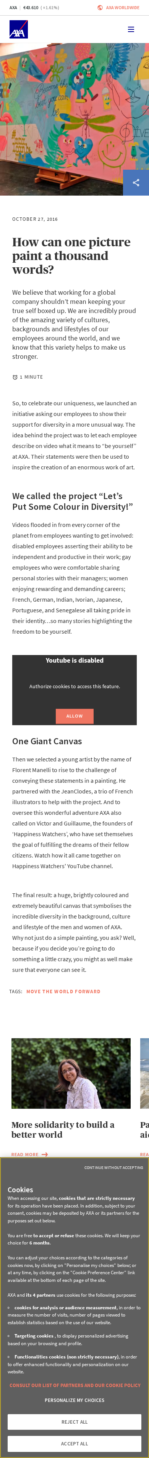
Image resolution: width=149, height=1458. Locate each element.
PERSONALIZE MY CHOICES (75, 1400)
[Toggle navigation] (131, 29)
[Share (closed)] (136, 183)
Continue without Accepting (113, 1167)
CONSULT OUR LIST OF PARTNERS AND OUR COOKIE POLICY (75, 1385)
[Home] (19, 29)
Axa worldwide (122, 7)
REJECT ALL (74, 1422)
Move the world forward (63, 991)
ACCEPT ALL (74, 1443)
